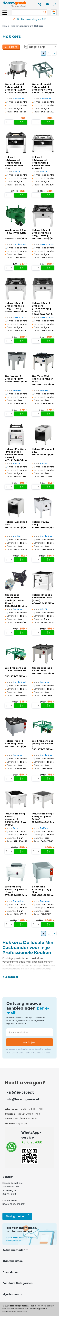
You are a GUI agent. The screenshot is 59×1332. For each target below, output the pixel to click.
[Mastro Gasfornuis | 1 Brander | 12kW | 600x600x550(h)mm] (16, 361)
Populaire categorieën (17, 1283)
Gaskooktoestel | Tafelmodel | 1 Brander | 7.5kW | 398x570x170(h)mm (43, 88)
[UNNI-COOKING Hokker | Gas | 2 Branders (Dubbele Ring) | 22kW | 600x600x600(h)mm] (43, 288)
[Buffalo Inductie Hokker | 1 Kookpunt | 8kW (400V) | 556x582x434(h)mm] (43, 799)
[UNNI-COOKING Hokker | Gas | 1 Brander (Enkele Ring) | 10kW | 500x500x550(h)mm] (43, 215)
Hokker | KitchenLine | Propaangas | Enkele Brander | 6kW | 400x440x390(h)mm (16, 163)
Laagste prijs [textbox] (37, 47)
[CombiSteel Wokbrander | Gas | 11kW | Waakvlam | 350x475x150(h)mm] (16, 653)
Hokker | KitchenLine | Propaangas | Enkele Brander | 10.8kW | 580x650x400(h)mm (43, 163)
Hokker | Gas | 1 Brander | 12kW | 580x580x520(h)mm (16, 744)
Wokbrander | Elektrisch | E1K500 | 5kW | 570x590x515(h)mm (16, 890)
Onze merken (11, 1272)
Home (5, 26)
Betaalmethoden (14, 1250)
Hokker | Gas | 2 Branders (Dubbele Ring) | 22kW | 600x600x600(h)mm (43, 308)
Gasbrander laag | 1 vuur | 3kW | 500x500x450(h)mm (43, 671)
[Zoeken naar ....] (44, 12)
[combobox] (42, 47)
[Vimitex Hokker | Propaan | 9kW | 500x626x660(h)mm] (43, 434)
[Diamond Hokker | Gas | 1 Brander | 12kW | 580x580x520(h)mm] (16, 726)
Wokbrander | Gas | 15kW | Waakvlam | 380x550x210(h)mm (16, 234)
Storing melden (17, 1215)
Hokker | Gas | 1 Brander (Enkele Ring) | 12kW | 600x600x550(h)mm (16, 307)
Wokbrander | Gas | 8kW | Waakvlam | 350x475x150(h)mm (43, 745)
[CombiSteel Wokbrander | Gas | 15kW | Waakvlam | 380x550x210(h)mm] (16, 215)
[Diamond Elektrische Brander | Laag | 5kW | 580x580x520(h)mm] (43, 872)
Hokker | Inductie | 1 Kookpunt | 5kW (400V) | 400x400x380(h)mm (43, 599)
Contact (7, 1177)
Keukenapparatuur (21, 26)
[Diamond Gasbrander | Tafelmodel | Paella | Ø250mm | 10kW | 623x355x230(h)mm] (16, 580)
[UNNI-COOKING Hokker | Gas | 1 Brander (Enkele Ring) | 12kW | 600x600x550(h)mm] (16, 288)
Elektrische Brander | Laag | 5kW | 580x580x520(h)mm (43, 890)
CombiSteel (19, 244)
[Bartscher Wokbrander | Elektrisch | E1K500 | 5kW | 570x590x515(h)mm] (16, 872)
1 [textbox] (6, 122)
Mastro (17, 390)
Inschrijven (29, 1042)
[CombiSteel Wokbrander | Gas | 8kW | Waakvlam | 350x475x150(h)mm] (43, 726)
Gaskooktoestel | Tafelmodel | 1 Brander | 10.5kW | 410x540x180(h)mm (16, 88)
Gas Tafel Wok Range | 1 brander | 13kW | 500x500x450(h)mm (43, 380)
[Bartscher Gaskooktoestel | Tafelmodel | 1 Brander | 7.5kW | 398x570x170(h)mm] (43, 69)
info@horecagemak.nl (23, 1099)
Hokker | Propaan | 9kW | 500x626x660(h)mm (43, 452)
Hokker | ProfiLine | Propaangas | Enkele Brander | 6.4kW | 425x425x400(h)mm (16, 454)
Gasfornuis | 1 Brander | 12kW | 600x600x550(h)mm (16, 379)
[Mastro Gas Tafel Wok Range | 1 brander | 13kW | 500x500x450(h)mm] (43, 361)
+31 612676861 (32, 1142)
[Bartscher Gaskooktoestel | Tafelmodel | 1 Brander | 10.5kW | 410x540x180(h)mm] (16, 69)
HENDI (16, 171)
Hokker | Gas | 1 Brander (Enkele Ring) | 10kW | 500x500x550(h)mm (43, 234)
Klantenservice (12, 1261)
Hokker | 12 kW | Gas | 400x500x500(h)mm (43, 525)
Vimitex (44, 463)
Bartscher (18, 98)
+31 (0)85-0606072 (20, 1093)
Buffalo (44, 828)
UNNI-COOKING (48, 244)
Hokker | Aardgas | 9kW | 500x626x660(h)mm (16, 525)
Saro (15, 828)
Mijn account (11, 1294)
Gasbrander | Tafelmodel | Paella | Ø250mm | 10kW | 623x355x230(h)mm (16, 600)
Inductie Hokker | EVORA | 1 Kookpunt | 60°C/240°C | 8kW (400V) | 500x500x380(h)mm (16, 819)
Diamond (18, 609)
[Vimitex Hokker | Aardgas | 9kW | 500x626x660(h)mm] (16, 507)
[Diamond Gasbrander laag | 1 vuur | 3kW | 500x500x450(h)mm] (43, 653)
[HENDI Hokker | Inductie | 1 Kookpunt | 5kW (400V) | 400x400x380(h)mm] (43, 580)
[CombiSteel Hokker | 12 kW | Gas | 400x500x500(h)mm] (43, 507)
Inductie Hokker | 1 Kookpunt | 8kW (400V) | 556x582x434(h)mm (43, 817)
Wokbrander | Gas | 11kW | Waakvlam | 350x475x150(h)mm (16, 672)
